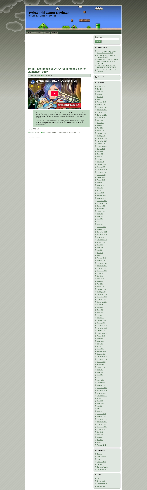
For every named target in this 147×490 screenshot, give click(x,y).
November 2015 (102, 422)
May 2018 (100, 344)
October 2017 (101, 362)
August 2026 (101, 86)
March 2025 (100, 130)
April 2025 (100, 128)
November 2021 (102, 234)
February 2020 (101, 289)
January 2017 (101, 385)
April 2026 (100, 97)
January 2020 (101, 292)
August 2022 (101, 211)
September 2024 (102, 146)
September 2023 (102, 177)
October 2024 (101, 143)
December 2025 (102, 107)
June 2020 (100, 279)
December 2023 (102, 169)
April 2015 (100, 440)
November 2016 (102, 390)
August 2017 (101, 367)
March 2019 (100, 318)
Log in (99, 478)
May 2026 (100, 94)
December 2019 (102, 294)
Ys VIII (78, 132)
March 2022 (100, 224)
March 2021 (100, 255)
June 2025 (100, 123)
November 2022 (102, 203)
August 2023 (101, 180)
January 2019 (101, 323)
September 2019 (102, 302)
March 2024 (100, 162)
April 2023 (100, 190)
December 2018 (102, 325)
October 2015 (101, 424)
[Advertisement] (59, 50)
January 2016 (101, 416)
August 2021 (101, 242)
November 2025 (102, 110)
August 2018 (101, 336)
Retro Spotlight (101, 462)
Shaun (50, 75)
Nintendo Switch (63, 132)
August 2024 (101, 149)
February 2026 (101, 102)
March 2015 (100, 442)
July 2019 (100, 307)
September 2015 (102, 427)
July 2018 (100, 338)
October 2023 (101, 175)
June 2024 (100, 154)
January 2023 (101, 198)
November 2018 (102, 328)
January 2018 (101, 354)
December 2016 (102, 388)
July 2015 (100, 432)
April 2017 (100, 377)
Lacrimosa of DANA (52, 132)
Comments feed (102, 483)
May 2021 (100, 250)
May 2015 (100, 437)
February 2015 (101, 445)
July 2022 (100, 214)
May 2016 (100, 406)
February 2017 (101, 383)
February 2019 (101, 320)
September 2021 (102, 240)
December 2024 (102, 138)
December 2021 (102, 232)
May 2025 (100, 125)
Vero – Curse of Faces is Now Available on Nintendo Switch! (106, 66)
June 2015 (100, 435)
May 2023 (100, 188)
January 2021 (101, 260)
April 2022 (100, 221)
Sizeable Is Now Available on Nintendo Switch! (106, 56)
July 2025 (100, 120)
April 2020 (100, 284)
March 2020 (100, 286)
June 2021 (100, 247)
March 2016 (100, 411)
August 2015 (101, 429)
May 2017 (100, 375)
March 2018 (100, 349)
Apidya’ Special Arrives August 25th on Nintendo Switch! (106, 52)
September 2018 (102, 333)
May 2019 (100, 312)
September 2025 (102, 115)
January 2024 (101, 167)
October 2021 (101, 237)
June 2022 (100, 216)
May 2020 (100, 281)
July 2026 (100, 89)
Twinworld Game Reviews (48, 13)
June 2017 (100, 372)
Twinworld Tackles (102, 467)
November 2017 (102, 359)
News (37, 132)
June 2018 (100, 341)
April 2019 (100, 315)
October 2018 (101, 331)
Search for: (98, 37)
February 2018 (101, 351)
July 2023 (100, 182)
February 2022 (101, 227)
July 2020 (100, 276)
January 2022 (101, 229)
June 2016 (100, 403)
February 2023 (101, 195)
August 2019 (101, 305)
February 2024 (101, 164)
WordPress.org (101, 486)
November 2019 (102, 297)
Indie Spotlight (101, 456)
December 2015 (102, 419)
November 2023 (102, 172)
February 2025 (101, 133)
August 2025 (101, 117)
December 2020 (102, 263)
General (99, 454)
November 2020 (102, 266)
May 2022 (100, 219)
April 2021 (100, 253)
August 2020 (101, 273)
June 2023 (100, 185)
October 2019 (101, 299)
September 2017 (102, 364)
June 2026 (100, 91)
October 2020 (101, 268)
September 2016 (102, 396)
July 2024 (100, 151)
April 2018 (100, 346)
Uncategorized (101, 469)
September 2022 (102, 208)
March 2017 (100, 380)
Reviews (99, 464)
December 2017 (102, 357)
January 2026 (101, 104)
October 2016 (101, 393)
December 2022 (102, 201)
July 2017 (100, 370)
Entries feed (101, 481)
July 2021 (100, 245)
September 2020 (102, 271)
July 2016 (100, 401)
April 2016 (100, 409)
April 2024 (100, 159)
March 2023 (100, 193)
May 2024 (100, 156)
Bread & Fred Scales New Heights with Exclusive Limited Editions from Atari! (107, 61)
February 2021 (101, 258)
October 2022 (101, 206)
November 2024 (102, 141)
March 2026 (100, 99)
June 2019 (100, 310)
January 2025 (101, 136)
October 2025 (101, 112)
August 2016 (101, 398)
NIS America (72, 132)
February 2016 (101, 414)
